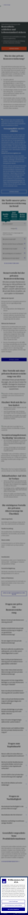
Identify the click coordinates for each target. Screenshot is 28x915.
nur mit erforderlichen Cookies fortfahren (13, 905)
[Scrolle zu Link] (4, 881)
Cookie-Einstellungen (13, 901)
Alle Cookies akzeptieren (13, 909)
